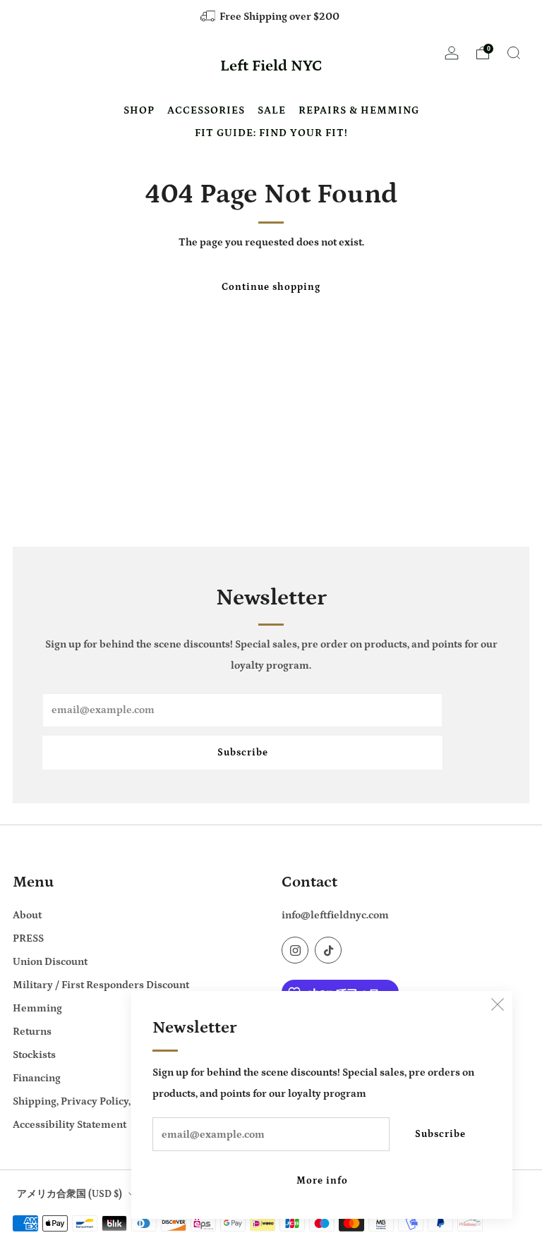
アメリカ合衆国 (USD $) (69, 1194)
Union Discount (50, 962)
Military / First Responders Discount (101, 985)
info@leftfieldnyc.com (335, 915)
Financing (37, 1078)
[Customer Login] (452, 57)
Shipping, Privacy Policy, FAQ (82, 1101)
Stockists (34, 1055)
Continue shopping (271, 287)
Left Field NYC (271, 66)
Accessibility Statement (69, 1125)
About (27, 915)
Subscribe (440, 1134)
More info (322, 1180)
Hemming (37, 1008)
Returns (32, 1032)
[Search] (514, 53)
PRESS (28, 938)
